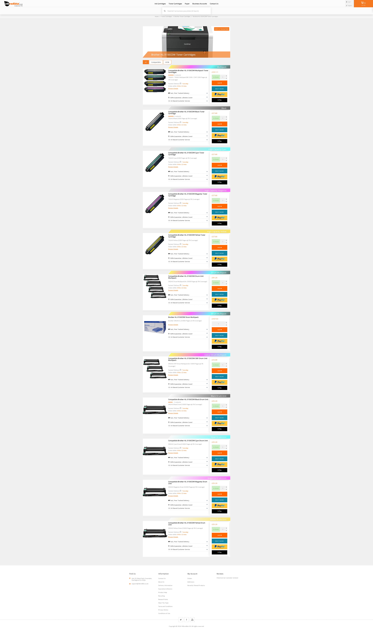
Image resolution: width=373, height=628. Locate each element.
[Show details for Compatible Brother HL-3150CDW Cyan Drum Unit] (155, 451)
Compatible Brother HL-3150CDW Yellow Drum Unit (186, 524)
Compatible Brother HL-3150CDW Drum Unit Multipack (185, 277)
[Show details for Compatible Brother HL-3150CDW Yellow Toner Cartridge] (155, 245)
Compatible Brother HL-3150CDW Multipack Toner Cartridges (188, 71)
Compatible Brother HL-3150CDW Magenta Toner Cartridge (187, 195)
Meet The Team (163, 603)
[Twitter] (181, 619)
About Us (161, 582)
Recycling (161, 596)
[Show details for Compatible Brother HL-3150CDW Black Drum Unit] (155, 410)
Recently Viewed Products (196, 585)
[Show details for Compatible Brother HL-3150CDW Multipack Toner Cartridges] (155, 81)
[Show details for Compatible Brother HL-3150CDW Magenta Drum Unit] (155, 492)
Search (164, 11)
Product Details (173, 88)
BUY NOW (219, 89)
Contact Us (162, 578)
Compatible (156, 62)
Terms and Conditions (165, 606)
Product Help (162, 592)
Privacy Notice (163, 610)
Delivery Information (165, 585)
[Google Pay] (219, 100)
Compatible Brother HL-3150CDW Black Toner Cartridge (186, 112)
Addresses (190, 582)
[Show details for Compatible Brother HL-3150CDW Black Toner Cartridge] (155, 122)
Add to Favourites (221, 29)
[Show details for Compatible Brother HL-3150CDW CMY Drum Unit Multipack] (155, 368)
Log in (349, 2)
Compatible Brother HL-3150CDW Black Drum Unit (188, 399)
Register (350, 5)
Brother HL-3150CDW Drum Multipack (183, 317)
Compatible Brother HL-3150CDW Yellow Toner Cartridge (186, 236)
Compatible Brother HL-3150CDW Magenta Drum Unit (187, 483)
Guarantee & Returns (165, 589)
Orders (189, 578)
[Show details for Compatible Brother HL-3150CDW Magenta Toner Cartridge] (155, 204)
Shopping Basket (363, 4)
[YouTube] (192, 619)
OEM (167, 62)
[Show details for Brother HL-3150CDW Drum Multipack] (155, 327)
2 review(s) (177, 75)
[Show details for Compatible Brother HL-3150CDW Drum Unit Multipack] (155, 286)
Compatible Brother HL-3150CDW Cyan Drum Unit (188, 440)
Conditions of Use (164, 613)
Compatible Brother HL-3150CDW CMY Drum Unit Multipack (187, 359)
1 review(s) (177, 402)
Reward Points (163, 599)
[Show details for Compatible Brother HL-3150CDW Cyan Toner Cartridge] (155, 163)
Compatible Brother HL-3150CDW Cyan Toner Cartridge (186, 154)
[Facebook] (186, 619)
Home (157, 16)
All (146, 62)
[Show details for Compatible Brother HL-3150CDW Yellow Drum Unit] (155, 533)
